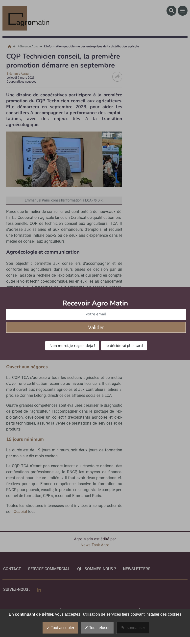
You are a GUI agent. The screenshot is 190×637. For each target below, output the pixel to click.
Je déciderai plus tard (124, 345)
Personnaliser (132, 628)
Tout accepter (62, 628)
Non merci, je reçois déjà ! (72, 345)
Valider (96, 328)
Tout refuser (99, 628)
